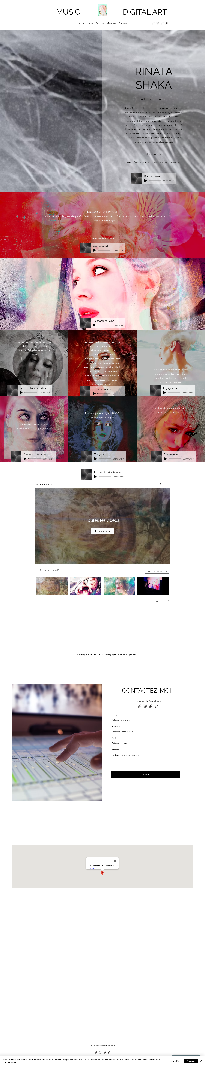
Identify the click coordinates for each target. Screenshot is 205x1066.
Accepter (191, 1060)
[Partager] (160, 484)
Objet (115, 738)
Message (116, 750)
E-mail (115, 726)
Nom (114, 715)
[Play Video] (52, 585)
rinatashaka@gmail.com (149, 701)
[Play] (145, 180)
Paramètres (174, 1060)
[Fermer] (201, 1061)
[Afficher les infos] (167, 484)
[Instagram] (157, 23)
